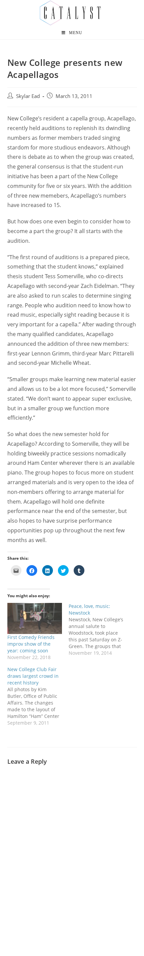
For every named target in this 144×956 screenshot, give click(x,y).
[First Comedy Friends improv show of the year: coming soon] (34, 618)
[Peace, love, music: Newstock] (99, 629)
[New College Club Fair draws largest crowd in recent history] (38, 696)
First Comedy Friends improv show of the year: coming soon (31, 644)
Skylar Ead (28, 96)
